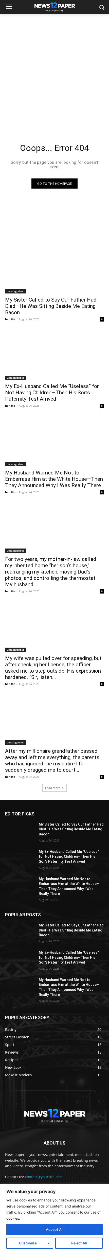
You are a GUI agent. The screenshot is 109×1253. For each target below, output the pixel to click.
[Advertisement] (54, 71)
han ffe (10, 319)
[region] (54, 1218)
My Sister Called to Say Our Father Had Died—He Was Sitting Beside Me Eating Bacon (51, 306)
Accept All (54, 1229)
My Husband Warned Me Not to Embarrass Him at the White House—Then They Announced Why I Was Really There (54, 479)
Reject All (79, 1243)
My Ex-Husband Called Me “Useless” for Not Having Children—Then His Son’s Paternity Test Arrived (52, 392)
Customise (28, 1243)
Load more (52, 788)
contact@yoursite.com (44, 1176)
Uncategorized (15, 291)
